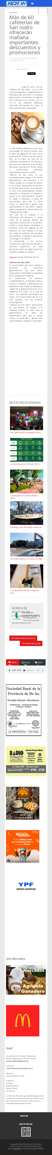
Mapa (11, 257)
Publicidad (12, 663)
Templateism (17, 1148)
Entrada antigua (31, 643)
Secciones (27, 663)
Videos (39, 663)
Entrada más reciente (23, 638)
